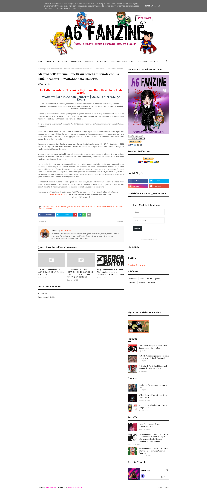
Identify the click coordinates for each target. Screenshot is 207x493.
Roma (40, 209)
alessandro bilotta (49, 207)
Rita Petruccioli (118, 207)
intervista (132, 283)
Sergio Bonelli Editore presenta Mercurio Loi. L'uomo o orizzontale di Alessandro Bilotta (110, 272)
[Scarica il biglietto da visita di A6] (138, 332)
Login (160, 488)
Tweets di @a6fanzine (136, 265)
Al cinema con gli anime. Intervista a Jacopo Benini (153, 406)
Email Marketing (144, 239)
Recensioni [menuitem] (76, 61)
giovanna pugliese (73, 207)
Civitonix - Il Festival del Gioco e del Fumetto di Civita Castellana (153, 367)
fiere (142, 279)
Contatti (166, 488)
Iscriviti (137, 229)
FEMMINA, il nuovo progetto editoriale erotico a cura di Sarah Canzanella (154, 357)
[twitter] (159, 181)
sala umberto (51, 69)
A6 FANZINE (133, 279)
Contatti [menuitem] (154, 61)
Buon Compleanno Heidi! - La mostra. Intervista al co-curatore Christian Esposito (153, 450)
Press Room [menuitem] (141, 61)
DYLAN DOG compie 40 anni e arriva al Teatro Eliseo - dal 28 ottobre (154, 347)
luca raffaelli (97, 207)
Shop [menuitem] (131, 61)
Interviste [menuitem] (62, 61)
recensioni (151, 283)
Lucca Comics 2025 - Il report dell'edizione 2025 (150, 425)
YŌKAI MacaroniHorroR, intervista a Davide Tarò (153, 396)
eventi (58, 207)
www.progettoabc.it (58, 194)
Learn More (150, 6)
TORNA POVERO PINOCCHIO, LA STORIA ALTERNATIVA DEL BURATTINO (50, 272)
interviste (142, 283)
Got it (160, 6)
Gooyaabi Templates (75, 488)
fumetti (63, 207)
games (157, 279)
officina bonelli (107, 207)
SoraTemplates (51, 488)
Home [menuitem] (40, 61)
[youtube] (159, 186)
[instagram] (138, 186)
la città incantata (86, 207)
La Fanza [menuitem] (50, 61)
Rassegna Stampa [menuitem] (119, 61)
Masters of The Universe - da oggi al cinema (153, 386)
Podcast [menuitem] (89, 61)
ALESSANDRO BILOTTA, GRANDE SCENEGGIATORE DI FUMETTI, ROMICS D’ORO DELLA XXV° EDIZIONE (80, 273)
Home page (42, 69)
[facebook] (138, 181)
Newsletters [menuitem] (103, 61)
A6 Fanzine (42, 84)
